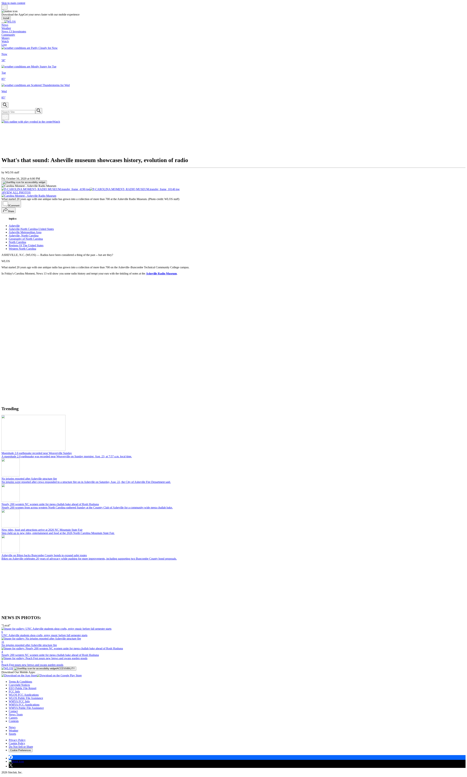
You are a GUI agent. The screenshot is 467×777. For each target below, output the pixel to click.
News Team (16, 714)
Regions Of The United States (26, 245)
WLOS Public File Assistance (26, 698)
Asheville (14, 225)
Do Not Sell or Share (21, 746)
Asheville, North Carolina (23, 235)
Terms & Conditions (20, 681)
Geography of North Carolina (26, 238)
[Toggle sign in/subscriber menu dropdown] (5, 117)
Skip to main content (13, 3)
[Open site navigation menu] (2, 22)
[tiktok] (16, 761)
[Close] (4, 7)
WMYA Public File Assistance (26, 707)
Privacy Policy (17, 740)
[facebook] (11, 758)
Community (8, 34)
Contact (13, 711)
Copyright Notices (19, 684)
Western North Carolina (22, 248)
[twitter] (11, 766)
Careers (13, 717)
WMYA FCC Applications (24, 704)
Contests (14, 721)
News (4, 24)
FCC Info (14, 691)
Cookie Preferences (20, 750)
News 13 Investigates (13, 31)
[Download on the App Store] (19, 675)
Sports (12, 733)
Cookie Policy (17, 743)
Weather (6, 28)
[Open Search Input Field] (4, 105)
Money (5, 38)
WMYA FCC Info (19, 701)
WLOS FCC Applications (24, 694)
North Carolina (17, 242)
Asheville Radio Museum (161, 273)
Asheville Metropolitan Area (25, 232)
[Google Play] (59, 675)
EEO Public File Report (22, 688)
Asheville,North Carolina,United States (31, 229)
